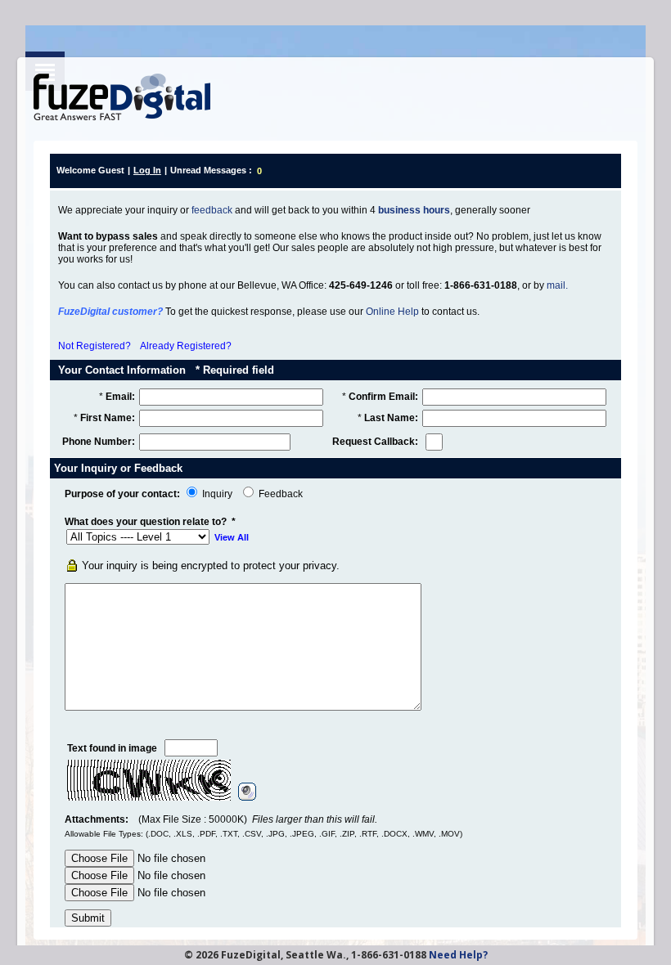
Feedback (281, 494)
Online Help (392, 311)
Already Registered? (186, 346)
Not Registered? (94, 346)
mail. (557, 285)
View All (231, 537)
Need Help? (458, 955)
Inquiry (217, 494)
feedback (211, 210)
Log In (147, 170)
